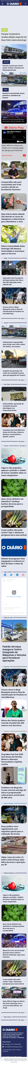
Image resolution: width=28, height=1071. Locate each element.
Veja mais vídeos (7, 155)
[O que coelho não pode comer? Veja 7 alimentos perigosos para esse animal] (14, 519)
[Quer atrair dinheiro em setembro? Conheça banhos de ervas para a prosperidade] (14, 488)
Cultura (4, 30)
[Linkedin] (17, 574)
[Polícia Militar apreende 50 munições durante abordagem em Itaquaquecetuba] (14, 394)
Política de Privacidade (11, 1061)
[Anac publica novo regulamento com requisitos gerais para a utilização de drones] (14, 814)
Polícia (5, 89)
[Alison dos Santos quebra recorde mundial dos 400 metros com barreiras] (14, 708)
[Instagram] (23, 574)
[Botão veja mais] (26, 445)
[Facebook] (5, 574)
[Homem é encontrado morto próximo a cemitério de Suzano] (14, 79)
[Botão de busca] (25, 4)
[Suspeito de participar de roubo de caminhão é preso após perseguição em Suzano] (14, 358)
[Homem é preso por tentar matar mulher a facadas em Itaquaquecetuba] (14, 51)
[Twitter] (11, 574)
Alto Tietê (6, 62)
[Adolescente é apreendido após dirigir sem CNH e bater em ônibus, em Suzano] (14, 332)
